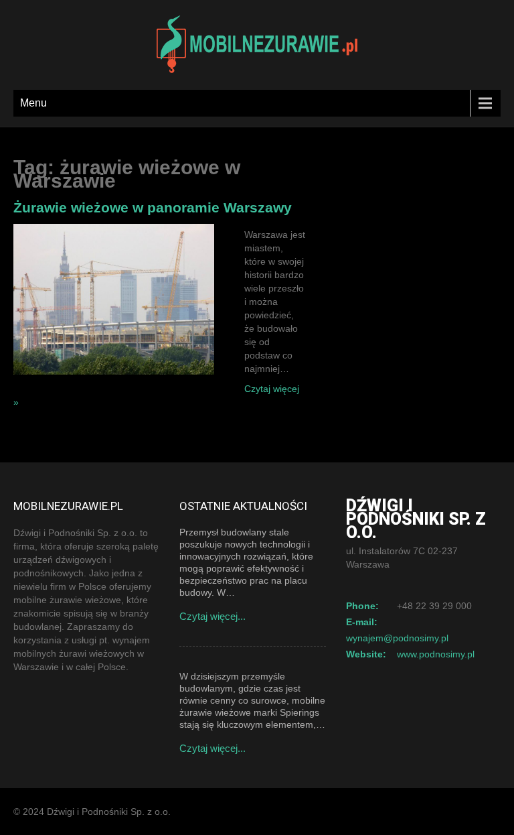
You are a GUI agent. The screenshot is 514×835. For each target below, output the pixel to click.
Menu (33, 103)
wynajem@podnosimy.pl (397, 638)
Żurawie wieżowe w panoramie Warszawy (152, 207)
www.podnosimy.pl (436, 654)
